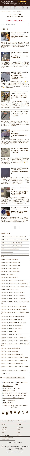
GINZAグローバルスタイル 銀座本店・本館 (10, 262)
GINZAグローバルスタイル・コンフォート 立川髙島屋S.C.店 (14, 283)
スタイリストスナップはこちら (15, 20)
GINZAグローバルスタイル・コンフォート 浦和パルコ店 (13, 298)
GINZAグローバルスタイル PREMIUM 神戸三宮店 (12, 354)
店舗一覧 (3, 424)
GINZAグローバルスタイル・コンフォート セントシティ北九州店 (15, 367)
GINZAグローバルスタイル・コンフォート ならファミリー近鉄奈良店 (15, 344)
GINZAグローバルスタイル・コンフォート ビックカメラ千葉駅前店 (15, 302)
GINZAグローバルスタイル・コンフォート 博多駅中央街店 (14, 360)
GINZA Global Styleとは (21, 420)
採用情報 (18, 432)
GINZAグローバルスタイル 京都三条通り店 (10, 348)
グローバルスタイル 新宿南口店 (8, 274)
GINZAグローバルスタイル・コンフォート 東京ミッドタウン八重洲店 (15, 255)
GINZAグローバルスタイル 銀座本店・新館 (10, 265)
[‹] (12, 227)
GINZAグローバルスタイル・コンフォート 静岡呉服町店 (13, 306)
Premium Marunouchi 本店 (7, 252)
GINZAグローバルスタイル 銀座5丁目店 (10, 268)
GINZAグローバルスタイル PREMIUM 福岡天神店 (12, 363)
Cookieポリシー (20, 435)
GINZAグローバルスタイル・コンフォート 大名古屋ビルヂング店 (15, 313)
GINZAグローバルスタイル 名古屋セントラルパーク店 (13, 316)
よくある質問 (4, 427)
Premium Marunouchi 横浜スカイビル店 (10, 289)
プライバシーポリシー (6, 435)
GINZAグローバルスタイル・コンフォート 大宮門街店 (13, 295)
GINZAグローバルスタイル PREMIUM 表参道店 (11, 246)
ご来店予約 (19, 424)
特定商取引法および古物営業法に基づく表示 (7, 438)
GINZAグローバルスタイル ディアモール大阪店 (11, 328)
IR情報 (3, 432)
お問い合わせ (4, 429)
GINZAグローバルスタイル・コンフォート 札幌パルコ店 (13, 236)
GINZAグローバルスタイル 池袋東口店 (9, 277)
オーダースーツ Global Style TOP (7, 421)
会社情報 (18, 429)
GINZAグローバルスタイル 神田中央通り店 (10, 271)
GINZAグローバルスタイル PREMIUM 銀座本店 (11, 242)
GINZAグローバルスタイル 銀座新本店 (9, 259)
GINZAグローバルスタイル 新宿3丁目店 (10, 249)
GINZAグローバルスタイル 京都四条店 (9, 351)
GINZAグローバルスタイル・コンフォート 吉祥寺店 (12, 280)
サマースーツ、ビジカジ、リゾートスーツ (15, 377)
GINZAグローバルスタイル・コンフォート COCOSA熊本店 (14, 370)
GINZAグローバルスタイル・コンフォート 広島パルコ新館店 (14, 357)
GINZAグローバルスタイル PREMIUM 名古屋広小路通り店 (14, 309)
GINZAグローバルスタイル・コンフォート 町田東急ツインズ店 (15, 286)
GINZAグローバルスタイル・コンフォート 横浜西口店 (13, 292)
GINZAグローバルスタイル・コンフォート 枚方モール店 (13, 337)
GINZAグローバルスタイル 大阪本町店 (9, 331)
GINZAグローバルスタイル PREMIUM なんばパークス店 (13, 322)
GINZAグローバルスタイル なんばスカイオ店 (11, 334)
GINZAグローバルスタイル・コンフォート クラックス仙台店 (14, 239)
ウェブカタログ (20, 427)
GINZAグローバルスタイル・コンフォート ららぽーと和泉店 (14, 340)
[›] (17, 227)
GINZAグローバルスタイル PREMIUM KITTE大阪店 (12, 319)
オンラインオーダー (5, 373)
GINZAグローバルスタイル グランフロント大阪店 (12, 325)
